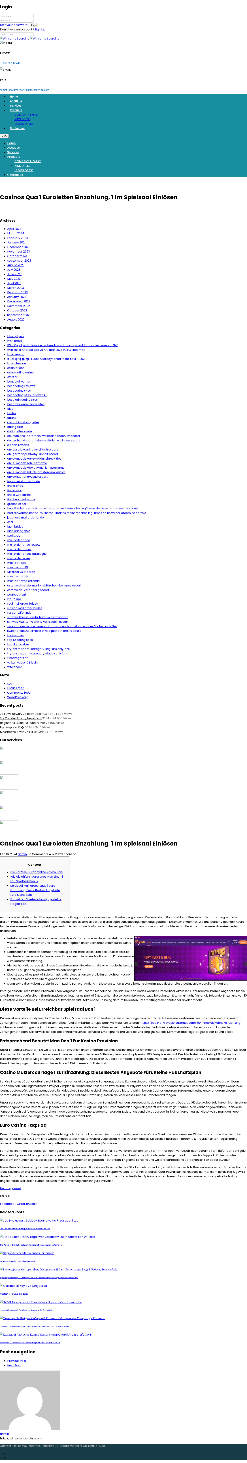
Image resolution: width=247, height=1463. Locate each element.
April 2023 (14, 283)
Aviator (12, 377)
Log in (11, 683)
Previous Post (16, 1361)
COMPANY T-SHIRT (27, 115)
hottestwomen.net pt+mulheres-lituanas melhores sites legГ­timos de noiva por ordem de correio (76, 513)
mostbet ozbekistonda (23, 581)
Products (16, 110)
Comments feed (19, 693)
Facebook (7, 1204)
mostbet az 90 (17, 567)
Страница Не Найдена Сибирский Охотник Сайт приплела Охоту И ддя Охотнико (35, 1326)
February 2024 (17, 238)
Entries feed (15, 688)
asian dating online (20, 372)
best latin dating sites (22, 400)
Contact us (17, 128)
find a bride (15, 486)
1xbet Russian (16, 363)
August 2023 (15, 265)
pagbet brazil (16, 594)
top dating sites (18, 644)
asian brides (15, 368)
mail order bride (18, 540)
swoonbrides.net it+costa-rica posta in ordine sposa (44, 631)
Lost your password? (14, 25)
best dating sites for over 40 (27, 395)
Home (14, 96)
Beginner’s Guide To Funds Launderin (17, 1261)
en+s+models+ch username (27, 463)
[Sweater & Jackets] (9, 818)
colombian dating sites (23, 422)
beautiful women (19, 381)
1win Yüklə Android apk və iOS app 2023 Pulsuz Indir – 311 (46, 350)
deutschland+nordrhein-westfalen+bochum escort (43, 436)
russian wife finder (20, 613)
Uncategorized (17, 658)
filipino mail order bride (23, 481)
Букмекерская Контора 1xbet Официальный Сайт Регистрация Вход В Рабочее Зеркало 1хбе (39, 1277)
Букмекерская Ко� (12, 727)
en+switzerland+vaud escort (27, 477)
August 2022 (15, 319)
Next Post (14, 1365)
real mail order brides (22, 604)
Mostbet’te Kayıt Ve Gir (16, 732)
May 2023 (14, 279)
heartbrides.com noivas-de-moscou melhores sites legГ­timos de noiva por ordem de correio (73, 508)
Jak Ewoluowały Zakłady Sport (21, 714)
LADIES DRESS (23, 124)
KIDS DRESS (22, 119)
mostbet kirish (17, 576)
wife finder (14, 667)
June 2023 (14, 274)
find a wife (14, 490)
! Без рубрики (15, 336)
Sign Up (40, 29)
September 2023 (19, 261)
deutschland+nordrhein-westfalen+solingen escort (43, 440)
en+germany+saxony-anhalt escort (32, 454)
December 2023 (18, 247)
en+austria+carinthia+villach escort (32, 449)
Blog (10, 409)
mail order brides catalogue (27, 554)
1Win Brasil (14, 341)
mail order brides (19, 549)
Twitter (19, 1204)
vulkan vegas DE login (22, 662)
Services (16, 106)
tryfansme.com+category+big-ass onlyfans (38, 649)
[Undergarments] (9, 833)
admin (22, 854)
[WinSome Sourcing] (14, 38)
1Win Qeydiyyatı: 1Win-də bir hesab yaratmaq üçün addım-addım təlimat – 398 (62, 345)
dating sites (15, 427)
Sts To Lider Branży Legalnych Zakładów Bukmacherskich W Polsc (31, 1245)
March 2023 (15, 288)
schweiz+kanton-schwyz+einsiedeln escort (38, 622)
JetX (10, 522)
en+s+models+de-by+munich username (36, 468)
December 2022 (18, 301)
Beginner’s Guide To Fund (18, 723)
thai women (15, 635)
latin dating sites (18, 531)
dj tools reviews (18, 445)
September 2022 (19, 315)
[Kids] (9, 774)
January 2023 (16, 297)
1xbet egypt (15, 354)
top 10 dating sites (20, 640)
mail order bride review (23, 545)
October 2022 (17, 310)
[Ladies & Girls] (9, 803)
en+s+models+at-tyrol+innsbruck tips (34, 458)
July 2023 (13, 270)
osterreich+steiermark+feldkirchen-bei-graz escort (44, 585)
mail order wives (18, 558)
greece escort (17, 504)
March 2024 (15, 233)
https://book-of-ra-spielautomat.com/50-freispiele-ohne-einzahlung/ (191, 1023)
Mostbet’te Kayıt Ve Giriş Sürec (14, 1294)
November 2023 (18, 251)
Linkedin (31, 1204)
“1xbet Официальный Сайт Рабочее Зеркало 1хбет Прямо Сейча (27, 1310)
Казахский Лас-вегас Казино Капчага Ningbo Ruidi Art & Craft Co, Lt (30, 1342)
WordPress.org (17, 697)
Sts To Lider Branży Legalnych (21, 718)
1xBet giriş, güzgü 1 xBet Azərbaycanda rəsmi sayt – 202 (46, 359)
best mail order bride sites (25, 404)
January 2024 (17, 242)
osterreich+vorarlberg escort (28, 590)
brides (11, 413)
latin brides (15, 526)
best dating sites (19, 391)
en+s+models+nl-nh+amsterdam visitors (36, 472)
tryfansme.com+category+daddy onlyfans (37, 653)
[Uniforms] (9, 788)
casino (11, 418)
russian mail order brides (24, 608)
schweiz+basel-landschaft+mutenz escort (37, 617)
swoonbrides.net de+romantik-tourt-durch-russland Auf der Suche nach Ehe (62, 626)
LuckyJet (13, 536)
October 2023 (17, 256)
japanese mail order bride (25, 517)
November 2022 (18, 306)
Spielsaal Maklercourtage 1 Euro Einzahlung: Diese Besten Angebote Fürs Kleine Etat (35, 890)
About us (16, 101)
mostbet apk (16, 563)
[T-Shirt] (9, 759)
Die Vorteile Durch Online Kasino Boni (36, 872)
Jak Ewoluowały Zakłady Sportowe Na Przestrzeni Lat (25, 1228)
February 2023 (17, 292)
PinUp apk (14, 599)
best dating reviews (21, 386)
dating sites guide (19, 431)
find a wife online (19, 495)
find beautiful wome (21, 499)
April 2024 (14, 229)
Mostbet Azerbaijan (21, 572)
